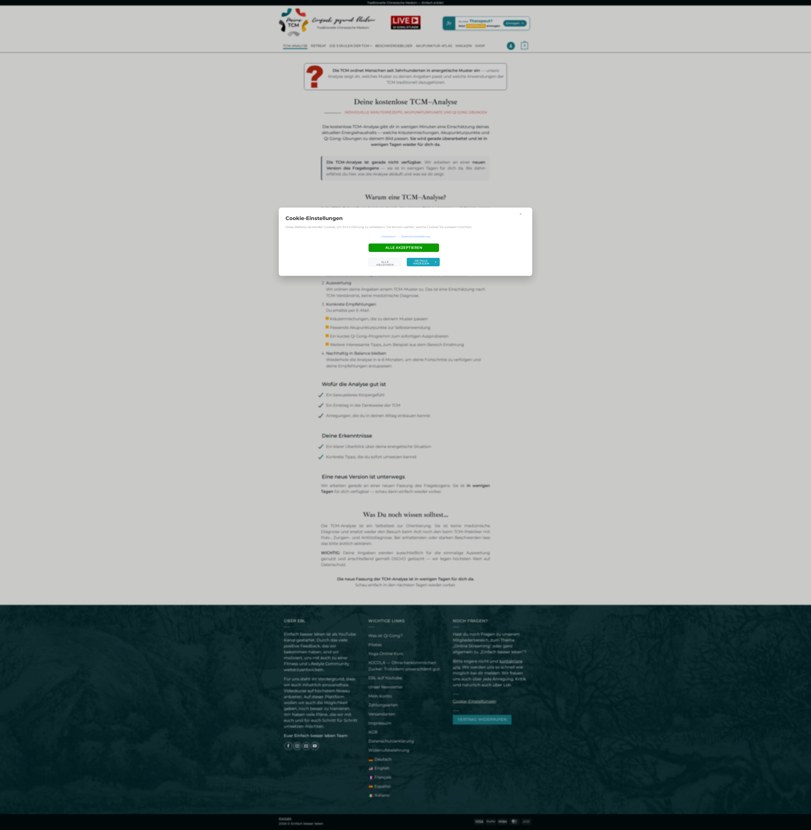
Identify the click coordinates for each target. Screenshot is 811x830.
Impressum (388, 236)
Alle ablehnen (385, 263)
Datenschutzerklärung (415, 236)
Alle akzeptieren (403, 248)
